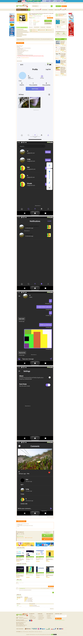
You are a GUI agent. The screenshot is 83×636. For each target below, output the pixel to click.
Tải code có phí (43, 27)
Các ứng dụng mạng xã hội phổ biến (22, 30)
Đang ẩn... (60, 26)
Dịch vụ (63, 9)
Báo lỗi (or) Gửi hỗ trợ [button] (21, 537)
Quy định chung (32, 616)
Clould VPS (48, 616)
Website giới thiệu (31, 631)
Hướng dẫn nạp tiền (41, 617)
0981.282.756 (21, 617)
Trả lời (48, 588)
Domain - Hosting (57, 9)
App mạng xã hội (19, 36)
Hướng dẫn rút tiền (41, 618)
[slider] (18, 561)
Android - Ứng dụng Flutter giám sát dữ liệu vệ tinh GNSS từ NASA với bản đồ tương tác (63, 62)
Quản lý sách (36, 631)
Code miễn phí (51, 9)
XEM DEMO (48, 23)
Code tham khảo (44, 9)
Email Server (49, 617)
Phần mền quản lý (25, 631)
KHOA (18, 605)
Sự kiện (31, 619)
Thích (51, 588)
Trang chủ (17, 11)
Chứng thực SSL (49, 618)
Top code (32, 9)
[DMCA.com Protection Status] (53, 634)
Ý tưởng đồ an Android (20, 29)
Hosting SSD (49, 615)
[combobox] (35, 5)
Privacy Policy (38, 634)
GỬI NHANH (59, 618)
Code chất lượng (38, 9)
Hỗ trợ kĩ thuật (49, 27)
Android (57, 51)
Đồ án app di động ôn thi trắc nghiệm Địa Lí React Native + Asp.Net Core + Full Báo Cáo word (63, 55)
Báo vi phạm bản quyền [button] (29, 537)
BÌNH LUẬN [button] (51, 586)
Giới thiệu (31, 615)
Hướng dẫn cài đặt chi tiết (25, 57)
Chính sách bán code (33, 617)
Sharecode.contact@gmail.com (23, 618)
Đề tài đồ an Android (19, 33)
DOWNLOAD (48, 20)
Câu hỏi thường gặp (32, 618)
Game (21, 631)
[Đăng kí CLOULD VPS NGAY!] (41, 1)
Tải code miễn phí (36, 27)
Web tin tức (40, 631)
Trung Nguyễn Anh (22, 588)
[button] (47, 535)
